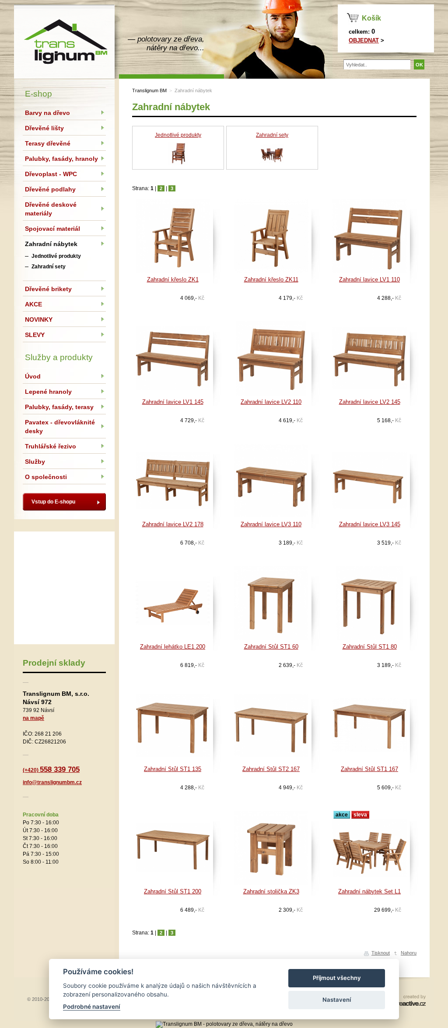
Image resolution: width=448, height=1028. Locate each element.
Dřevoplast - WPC (51, 173)
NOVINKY (38, 319)
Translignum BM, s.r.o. (64, 41)
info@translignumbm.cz (52, 782)
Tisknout (380, 952)
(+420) (51, 770)
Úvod (33, 376)
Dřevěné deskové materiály (51, 209)
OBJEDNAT (364, 40)
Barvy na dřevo (47, 112)
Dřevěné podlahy (50, 189)
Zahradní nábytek (193, 90)
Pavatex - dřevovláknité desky (60, 426)
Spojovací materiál (52, 228)
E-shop (38, 93)
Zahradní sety (272, 135)
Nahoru (408, 952)
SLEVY (35, 334)
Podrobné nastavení (91, 1006)
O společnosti (46, 476)
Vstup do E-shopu (53, 502)
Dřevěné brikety (48, 288)
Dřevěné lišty (44, 128)
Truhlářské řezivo (50, 446)
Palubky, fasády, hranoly (61, 158)
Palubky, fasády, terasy (59, 406)
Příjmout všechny (337, 977)
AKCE (33, 304)
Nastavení (336, 999)
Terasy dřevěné (47, 143)
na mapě (33, 718)
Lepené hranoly (48, 391)
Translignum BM (149, 90)
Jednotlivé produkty (178, 135)
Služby (35, 461)
